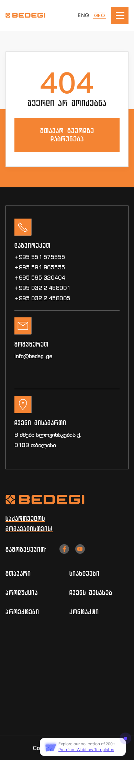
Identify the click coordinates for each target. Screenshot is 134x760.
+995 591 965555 (39, 267)
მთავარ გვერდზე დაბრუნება (67, 134)
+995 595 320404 (39, 277)
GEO (99, 15)
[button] (120, 15)
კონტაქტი (84, 612)
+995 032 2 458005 (42, 298)
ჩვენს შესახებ (90, 592)
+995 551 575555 (39, 257)
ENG (83, 15)
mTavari (18, 573)
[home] (29, 15)
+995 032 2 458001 (42, 287)
